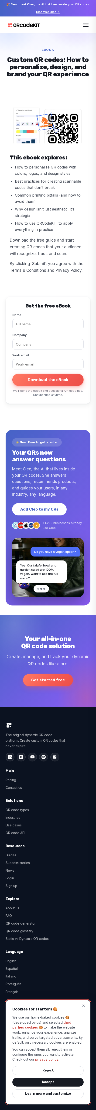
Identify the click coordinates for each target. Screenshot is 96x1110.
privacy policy (46, 1059)
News (10, 870)
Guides (11, 855)
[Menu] (85, 25)
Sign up (11, 886)
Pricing (11, 780)
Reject (48, 1070)
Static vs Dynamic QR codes (27, 939)
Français (12, 992)
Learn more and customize (48, 1094)
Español (12, 969)
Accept (48, 1082)
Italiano (11, 976)
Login (10, 878)
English (11, 961)
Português (13, 984)
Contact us (14, 788)
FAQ (9, 916)
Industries (13, 817)
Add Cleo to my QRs (39, 509)
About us (12, 908)
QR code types (17, 810)
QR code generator (21, 923)
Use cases (14, 825)
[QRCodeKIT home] (24, 24)
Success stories (18, 863)
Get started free (48, 680)
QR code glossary (19, 931)
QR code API (15, 833)
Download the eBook (48, 379)
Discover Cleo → (48, 12)
